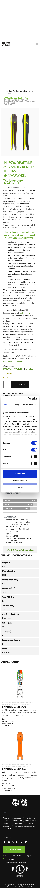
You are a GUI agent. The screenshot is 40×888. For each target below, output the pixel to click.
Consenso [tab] (7, 405)
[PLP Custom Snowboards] (6, 44)
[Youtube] (9, 842)
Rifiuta (20, 488)
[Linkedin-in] (17, 842)
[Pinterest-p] (21, 842)
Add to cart (20, 384)
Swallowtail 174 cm (14, 768)
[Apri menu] (37, 44)
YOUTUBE (18, 369)
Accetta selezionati (20, 480)
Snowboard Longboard (14, 101)
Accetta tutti (20, 473)
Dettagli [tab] (17, 405)
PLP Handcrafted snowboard (23, 91)
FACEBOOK (7, 369)
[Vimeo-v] (26, 842)
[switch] (34, 450)
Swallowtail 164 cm (14, 706)
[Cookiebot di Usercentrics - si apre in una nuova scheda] (28, 398)
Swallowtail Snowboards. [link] (13, 361)
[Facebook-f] (4, 842)
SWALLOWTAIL (9, 104)
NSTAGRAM (29, 369)
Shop (10, 91)
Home (6, 91)
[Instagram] (13, 842)
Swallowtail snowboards (21, 704)
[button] (5, 812)
